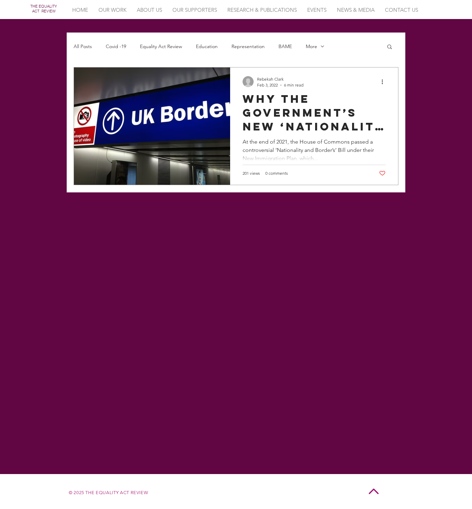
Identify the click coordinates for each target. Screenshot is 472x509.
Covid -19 (116, 46)
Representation (248, 46)
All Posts (83, 46)
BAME (285, 46)
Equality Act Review (161, 46)
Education (207, 46)
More (311, 46)
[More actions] (384, 82)
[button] (389, 47)
